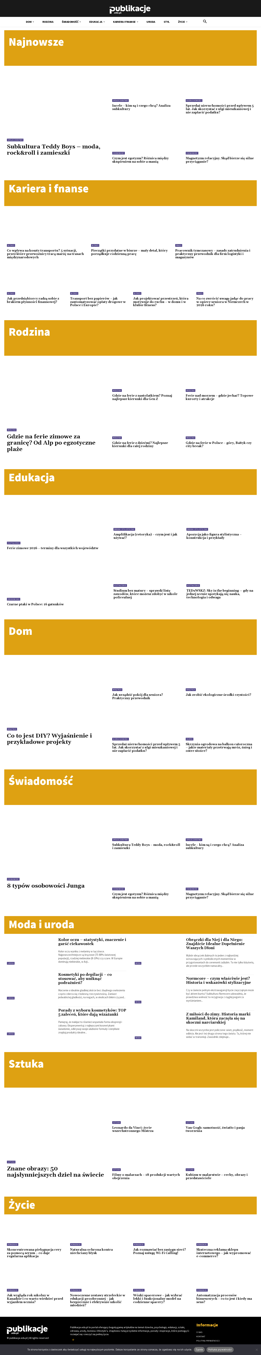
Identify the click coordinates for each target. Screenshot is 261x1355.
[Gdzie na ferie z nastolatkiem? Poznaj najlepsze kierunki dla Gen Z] (146, 376)
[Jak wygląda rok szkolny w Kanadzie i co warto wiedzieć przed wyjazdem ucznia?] (36, 1279)
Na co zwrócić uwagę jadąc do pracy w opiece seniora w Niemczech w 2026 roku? (224, 302)
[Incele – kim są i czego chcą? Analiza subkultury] (146, 86)
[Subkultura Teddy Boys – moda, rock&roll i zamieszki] (57, 98)
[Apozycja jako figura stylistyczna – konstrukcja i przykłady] (220, 515)
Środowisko (14, 599)
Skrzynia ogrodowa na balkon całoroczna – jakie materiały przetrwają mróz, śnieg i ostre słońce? (219, 747)
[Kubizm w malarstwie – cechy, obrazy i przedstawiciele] (220, 1155)
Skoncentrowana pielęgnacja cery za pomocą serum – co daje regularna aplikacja (34, 1253)
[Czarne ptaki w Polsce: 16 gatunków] (56, 578)
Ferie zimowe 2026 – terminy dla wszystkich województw (52, 548)
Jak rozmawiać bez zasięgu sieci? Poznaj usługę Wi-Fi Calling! (159, 1251)
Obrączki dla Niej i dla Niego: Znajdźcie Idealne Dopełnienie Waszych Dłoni (215, 944)
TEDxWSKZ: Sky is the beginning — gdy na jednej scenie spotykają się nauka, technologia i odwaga (219, 594)
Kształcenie (14, 543)
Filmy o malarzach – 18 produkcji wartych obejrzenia (146, 1176)
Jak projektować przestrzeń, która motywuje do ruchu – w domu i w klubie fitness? (160, 302)
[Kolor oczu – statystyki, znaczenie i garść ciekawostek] (31, 950)
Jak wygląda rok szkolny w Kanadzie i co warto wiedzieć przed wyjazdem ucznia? (35, 1298)
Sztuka (11, 1162)
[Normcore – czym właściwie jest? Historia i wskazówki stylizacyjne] (159, 989)
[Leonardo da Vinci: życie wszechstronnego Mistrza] (146, 1108)
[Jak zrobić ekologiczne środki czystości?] (220, 675)
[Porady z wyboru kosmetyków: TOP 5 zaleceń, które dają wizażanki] (31, 1021)
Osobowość (118, 153)
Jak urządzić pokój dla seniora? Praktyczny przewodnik (137, 696)
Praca (178, 245)
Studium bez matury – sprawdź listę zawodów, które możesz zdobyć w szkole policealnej (145, 594)
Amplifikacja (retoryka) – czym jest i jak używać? (145, 536)
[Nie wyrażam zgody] (256, 1349)
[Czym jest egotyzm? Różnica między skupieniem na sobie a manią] (146, 139)
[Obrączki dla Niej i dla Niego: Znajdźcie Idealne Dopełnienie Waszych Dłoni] (159, 950)
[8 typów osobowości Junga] (57, 838)
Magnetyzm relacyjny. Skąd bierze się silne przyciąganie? (220, 160)
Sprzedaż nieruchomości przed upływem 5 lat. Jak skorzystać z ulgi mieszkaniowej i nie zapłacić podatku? (220, 109)
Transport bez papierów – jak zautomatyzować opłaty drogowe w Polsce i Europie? (98, 302)
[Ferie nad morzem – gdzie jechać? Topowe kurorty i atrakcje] (220, 376)
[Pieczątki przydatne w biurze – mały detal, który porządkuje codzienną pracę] (130, 229)
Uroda (11, 963)
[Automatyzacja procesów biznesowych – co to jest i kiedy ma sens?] (225, 1279)
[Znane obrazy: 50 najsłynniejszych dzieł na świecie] (57, 1120)
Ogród (189, 739)
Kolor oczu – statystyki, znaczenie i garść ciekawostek (92, 942)
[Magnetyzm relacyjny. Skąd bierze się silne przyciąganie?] (220, 139)
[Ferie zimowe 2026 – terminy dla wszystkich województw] (56, 522)
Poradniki (13, 1244)
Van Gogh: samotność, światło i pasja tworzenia (215, 1129)
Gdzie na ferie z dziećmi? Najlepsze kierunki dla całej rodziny (140, 444)
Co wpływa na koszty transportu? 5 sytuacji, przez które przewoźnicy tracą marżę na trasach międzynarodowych (45, 254)
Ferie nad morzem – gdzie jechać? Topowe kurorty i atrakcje (219, 397)
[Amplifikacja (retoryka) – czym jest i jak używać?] (147, 515)
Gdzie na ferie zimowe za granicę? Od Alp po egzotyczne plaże (51, 443)
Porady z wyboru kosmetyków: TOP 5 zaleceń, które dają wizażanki (92, 1012)
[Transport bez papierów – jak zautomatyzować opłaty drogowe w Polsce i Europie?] (99, 282)
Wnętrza (12, 729)
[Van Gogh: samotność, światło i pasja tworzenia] (220, 1108)
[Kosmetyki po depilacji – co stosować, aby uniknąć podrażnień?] (31, 985)
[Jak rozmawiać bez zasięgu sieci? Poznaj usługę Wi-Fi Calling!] (162, 1233)
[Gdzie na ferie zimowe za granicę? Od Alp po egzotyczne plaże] (57, 388)
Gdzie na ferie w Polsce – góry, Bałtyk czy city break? (219, 444)
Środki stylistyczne (124, 529)
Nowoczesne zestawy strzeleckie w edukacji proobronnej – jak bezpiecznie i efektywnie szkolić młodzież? (97, 1300)
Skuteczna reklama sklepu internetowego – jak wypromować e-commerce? (223, 1253)
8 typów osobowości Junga (46, 886)
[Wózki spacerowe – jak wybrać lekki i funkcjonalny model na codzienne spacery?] (162, 1279)
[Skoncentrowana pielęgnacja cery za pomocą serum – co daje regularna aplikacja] (36, 1233)
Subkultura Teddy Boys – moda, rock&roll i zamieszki (53, 150)
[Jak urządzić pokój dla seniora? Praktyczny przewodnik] (146, 675)
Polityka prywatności (220, 1349)
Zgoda (199, 1349)
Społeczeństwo (15, 140)
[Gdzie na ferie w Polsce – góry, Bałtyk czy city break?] (220, 423)
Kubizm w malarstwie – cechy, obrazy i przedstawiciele (217, 1176)
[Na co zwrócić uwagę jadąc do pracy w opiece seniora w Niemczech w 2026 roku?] (225, 282)
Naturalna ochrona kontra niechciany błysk (91, 1251)
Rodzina (12, 430)
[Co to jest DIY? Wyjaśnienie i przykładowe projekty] (57, 688)
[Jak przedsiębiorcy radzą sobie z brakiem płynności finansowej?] (36, 282)
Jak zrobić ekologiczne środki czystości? (218, 695)
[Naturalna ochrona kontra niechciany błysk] (99, 1233)
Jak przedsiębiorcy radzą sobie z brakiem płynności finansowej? (33, 300)
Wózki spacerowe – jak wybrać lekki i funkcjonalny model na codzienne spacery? (157, 1298)
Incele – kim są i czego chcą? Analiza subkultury (141, 107)
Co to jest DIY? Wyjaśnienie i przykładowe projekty (49, 739)
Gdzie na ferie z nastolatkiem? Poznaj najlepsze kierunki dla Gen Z (142, 397)
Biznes (11, 245)
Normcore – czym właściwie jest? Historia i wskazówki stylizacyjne (218, 980)
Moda (138, 963)
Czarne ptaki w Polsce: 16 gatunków (35, 604)
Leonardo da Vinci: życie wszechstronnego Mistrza (132, 1129)
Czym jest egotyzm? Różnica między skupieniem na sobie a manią (140, 160)
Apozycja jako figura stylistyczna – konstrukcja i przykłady (214, 536)
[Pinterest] (73, 1340)
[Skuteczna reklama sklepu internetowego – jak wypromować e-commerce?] (225, 1233)
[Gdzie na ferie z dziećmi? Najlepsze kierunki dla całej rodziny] (146, 423)
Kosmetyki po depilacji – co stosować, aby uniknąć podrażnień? (85, 978)
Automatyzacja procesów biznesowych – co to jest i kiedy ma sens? (224, 1298)
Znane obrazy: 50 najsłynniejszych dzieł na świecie (55, 1172)
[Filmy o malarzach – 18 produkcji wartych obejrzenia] (146, 1155)
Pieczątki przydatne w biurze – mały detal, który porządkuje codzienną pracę (129, 252)
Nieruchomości (194, 100)
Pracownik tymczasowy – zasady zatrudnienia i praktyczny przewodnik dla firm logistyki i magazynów (212, 254)
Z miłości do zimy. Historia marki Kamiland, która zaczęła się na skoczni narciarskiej (218, 1018)
